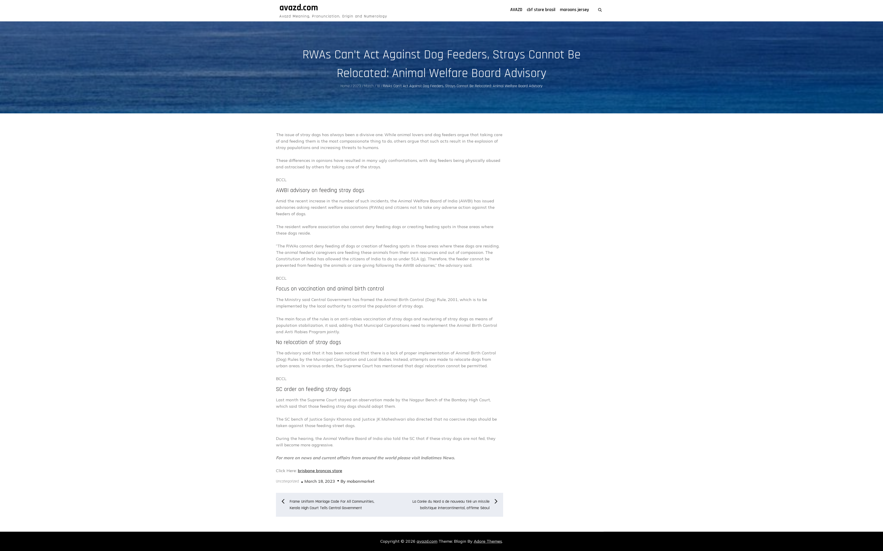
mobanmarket (361, 481)
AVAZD (516, 10)
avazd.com (298, 7)
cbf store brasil (541, 10)
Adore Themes (488, 541)
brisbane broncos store (320, 470)
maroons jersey (574, 10)
